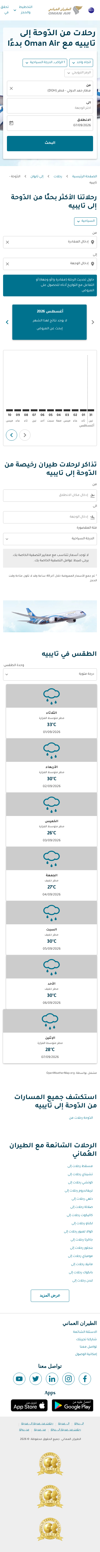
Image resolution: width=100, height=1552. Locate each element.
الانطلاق (84, 120)
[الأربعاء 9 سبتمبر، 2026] (17, 410)
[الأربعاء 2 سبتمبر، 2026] (75, 410)
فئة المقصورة (87, 528)
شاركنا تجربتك (86, 1339)
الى (88, 103)
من (88, 85)
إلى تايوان (37, 177)
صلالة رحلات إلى (81, 1207)
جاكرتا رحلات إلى (82, 1240)
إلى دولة (79, 1423)
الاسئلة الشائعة (85, 1332)
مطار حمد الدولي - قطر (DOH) (69, 91)
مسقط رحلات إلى (80, 1166)
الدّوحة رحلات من (81, 1118)
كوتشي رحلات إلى (80, 1183)
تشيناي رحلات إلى (80, 1174)
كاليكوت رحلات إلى (80, 1215)
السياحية (88, 221)
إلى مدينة (63, 1423)
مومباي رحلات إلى (80, 1256)
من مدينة (40, 1429)
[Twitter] (35, 1379)
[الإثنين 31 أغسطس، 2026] (90, 410)
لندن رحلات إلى (82, 1281)
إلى (95, 255)
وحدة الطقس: (13, 665)
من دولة (24, 1429)
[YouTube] (19, 1379)
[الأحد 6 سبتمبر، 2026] (42, 410)
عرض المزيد (50, 1295)
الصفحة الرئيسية (84, 177)
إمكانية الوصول (86, 1354)
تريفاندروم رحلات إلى (79, 1191)
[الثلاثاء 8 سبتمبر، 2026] (26, 410)
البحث (50, 143)
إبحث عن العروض (50, 329)
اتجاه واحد (84, 62)
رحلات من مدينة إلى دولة (66, 1429)
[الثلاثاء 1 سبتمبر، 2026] (83, 410)
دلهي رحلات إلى (82, 1199)
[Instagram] (68, 1379)
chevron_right (7, 322)
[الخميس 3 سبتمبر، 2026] (67, 410)
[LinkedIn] (52, 1379)
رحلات (58, 177)
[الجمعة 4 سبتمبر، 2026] (58, 410)
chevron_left (93, 322)
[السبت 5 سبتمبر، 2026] (50, 410)
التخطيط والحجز (22, 10)
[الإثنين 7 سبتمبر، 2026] (34, 410)
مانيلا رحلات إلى (82, 1264)
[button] (45, 63)
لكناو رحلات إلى (82, 1224)
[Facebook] (85, 1379)
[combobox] (49, 242)
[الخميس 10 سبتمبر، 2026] (9, 410)
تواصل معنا (88, 1347)
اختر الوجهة (83, 108)
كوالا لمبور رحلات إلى (78, 1232)
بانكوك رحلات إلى (81, 1273)
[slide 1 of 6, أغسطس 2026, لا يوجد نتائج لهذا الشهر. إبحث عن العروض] (49, 322)
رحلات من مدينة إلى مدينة (37, 1423)
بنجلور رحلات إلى (81, 1248)
